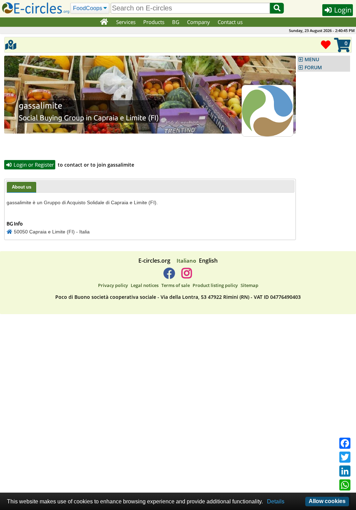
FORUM (313, 67)
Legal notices (145, 285)
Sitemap (249, 285)
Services (126, 21)
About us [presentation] (21, 187)
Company (198, 21)
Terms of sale (175, 285)
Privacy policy (113, 285)
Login (341, 10)
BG (175, 21)
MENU (312, 59)
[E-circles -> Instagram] (186, 276)
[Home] (104, 22)
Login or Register (33, 164)
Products (153, 21)
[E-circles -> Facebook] (169, 276)
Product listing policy (215, 285)
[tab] (21, 187)
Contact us (230, 21)
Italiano (186, 260)
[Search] (277, 8)
